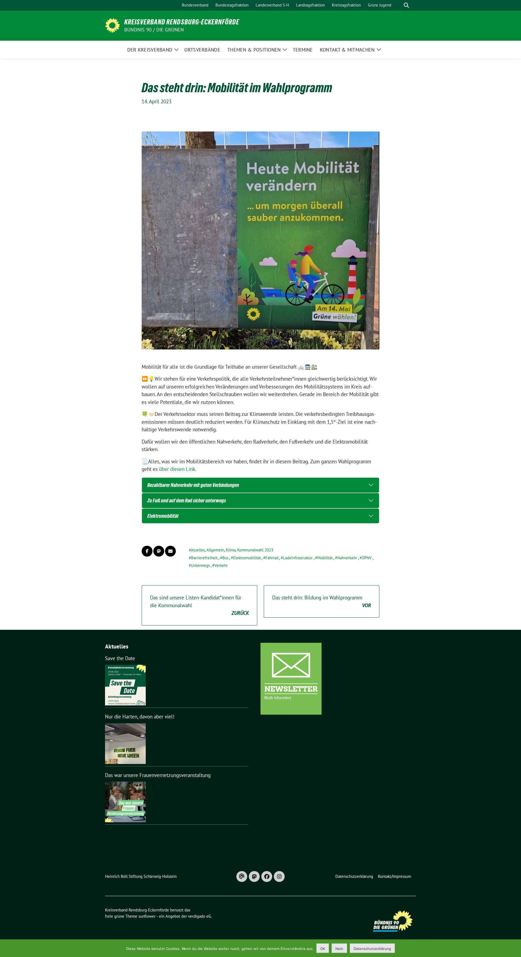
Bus (225, 557)
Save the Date (120, 658)
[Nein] (514, 948)
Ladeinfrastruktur (298, 557)
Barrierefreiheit (204, 557)
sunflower (146, 916)
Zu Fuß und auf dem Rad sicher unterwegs (186, 500)
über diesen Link (177, 469)
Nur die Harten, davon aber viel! (139, 716)
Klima (231, 550)
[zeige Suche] (406, 5)
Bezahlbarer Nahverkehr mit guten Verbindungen (193, 485)
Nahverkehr (347, 557)
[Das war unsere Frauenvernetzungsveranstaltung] (125, 802)
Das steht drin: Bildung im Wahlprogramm (321, 601)
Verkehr (221, 565)
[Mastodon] (254, 876)
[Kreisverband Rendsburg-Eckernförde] (112, 25)
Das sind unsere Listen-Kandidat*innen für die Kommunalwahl (199, 605)
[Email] (241, 876)
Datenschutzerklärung (372, 948)
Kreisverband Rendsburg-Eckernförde (181, 22)
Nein (339, 948)
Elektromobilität (163, 516)
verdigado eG (199, 916)
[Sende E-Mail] (170, 551)
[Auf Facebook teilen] (147, 551)
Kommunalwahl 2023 (255, 550)
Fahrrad (271, 557)
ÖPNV (367, 557)
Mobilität (325, 557)
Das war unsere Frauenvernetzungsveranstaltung (158, 775)
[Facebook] (266, 876)
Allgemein (215, 550)
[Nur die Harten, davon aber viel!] (125, 743)
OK (322, 948)
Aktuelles (197, 550)
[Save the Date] (125, 685)
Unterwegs (200, 565)
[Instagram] (279, 876)
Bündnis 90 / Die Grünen (154, 30)
